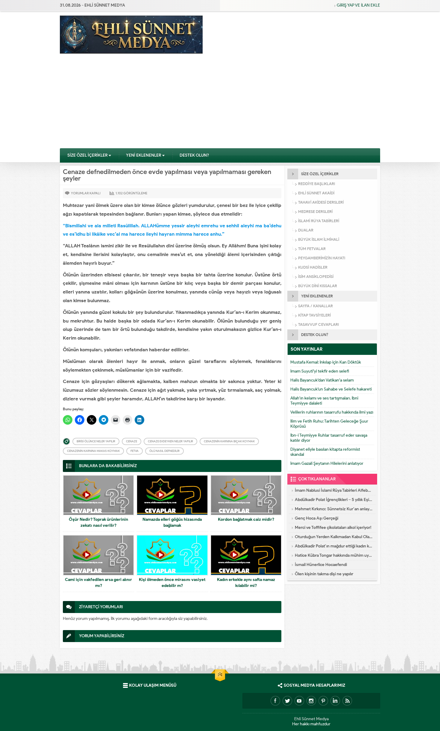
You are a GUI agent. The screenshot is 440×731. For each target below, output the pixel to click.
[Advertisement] (220, 103)
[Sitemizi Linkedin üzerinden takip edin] (335, 700)
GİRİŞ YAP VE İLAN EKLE (358, 5)
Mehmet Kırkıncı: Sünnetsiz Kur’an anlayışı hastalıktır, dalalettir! (334, 508)
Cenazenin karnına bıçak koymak (229, 441)
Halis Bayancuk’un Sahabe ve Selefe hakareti (331, 389)
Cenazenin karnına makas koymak (93, 451)
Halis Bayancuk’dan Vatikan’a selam (322, 380)
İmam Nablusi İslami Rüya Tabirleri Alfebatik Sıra (334, 490)
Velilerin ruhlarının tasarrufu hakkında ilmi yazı (331, 412)
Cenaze (131, 441)
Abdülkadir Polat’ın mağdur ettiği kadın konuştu (334, 546)
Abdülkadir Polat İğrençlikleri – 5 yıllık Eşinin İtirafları (334, 499)
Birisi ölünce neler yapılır (96, 441)
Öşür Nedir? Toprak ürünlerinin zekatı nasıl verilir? (98, 522)
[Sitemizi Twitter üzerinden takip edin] (287, 700)
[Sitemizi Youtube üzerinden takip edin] (299, 700)
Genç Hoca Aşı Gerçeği (316, 518)
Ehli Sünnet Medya (311, 718)
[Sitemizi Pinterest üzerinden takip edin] (323, 700)
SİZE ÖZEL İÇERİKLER (87, 155)
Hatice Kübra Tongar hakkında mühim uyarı (334, 555)
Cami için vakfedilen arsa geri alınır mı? (98, 582)
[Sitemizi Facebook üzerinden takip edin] (275, 700)
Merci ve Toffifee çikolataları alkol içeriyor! (333, 527)
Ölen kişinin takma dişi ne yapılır (324, 573)
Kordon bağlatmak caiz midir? (246, 519)
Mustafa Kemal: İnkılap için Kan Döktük (325, 362)
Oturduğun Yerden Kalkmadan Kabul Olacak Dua (334, 536)
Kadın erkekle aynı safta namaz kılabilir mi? (246, 582)
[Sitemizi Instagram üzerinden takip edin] (311, 700)
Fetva (135, 451)
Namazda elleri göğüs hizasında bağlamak (172, 522)
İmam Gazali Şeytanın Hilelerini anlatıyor (326, 463)
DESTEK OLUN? (194, 155)
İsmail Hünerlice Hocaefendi (321, 564)
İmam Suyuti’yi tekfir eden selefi (319, 371)
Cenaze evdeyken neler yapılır (170, 441)
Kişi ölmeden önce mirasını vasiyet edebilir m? (172, 582)
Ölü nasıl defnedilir (164, 451)
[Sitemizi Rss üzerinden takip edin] (347, 700)
